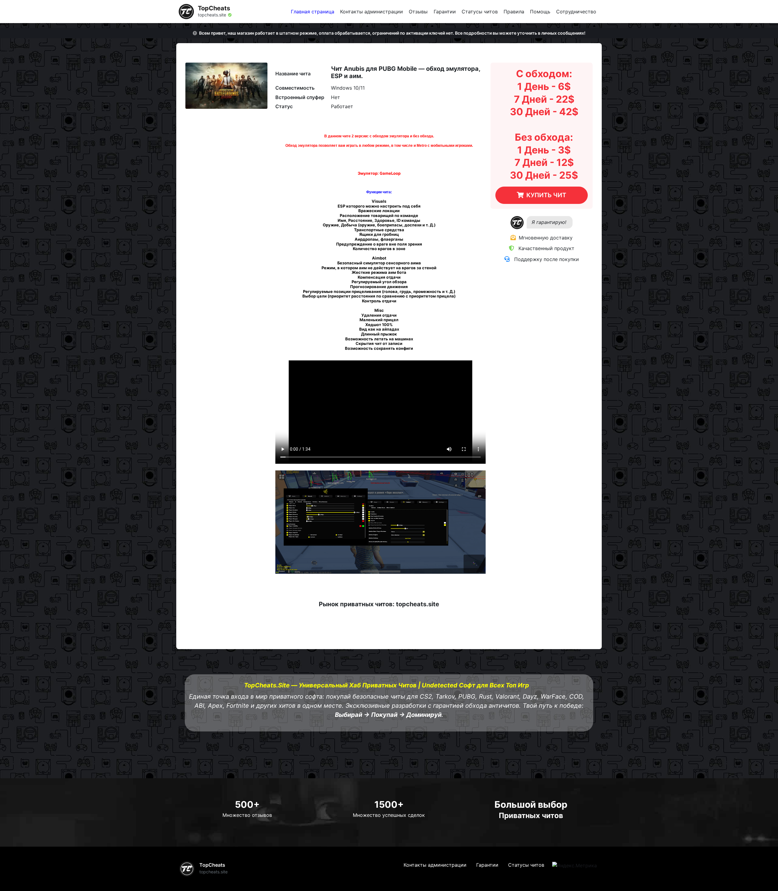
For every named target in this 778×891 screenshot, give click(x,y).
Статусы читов (480, 12)
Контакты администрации (371, 12)
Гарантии (445, 12)
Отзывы (418, 12)
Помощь (540, 12)
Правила (514, 12)
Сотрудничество (576, 12)
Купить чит (546, 195)
